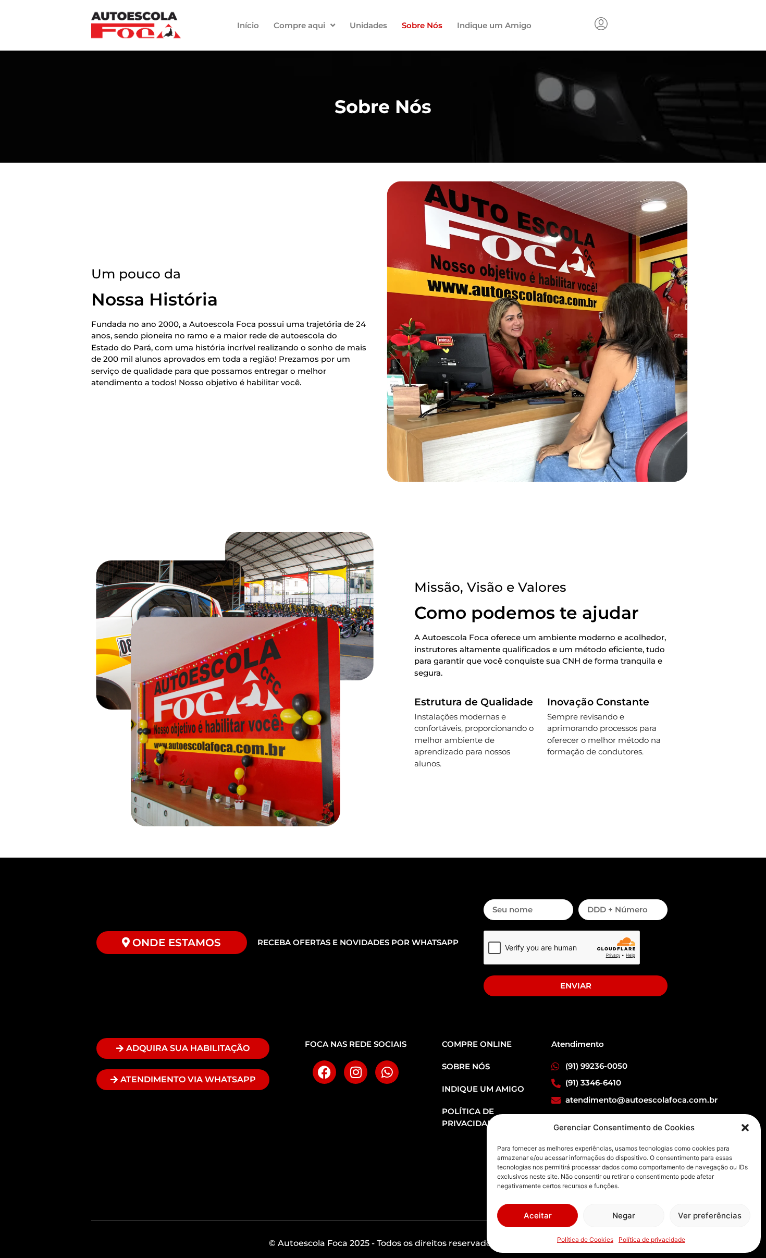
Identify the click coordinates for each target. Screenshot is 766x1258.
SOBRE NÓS (466, 1066)
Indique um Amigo (494, 25)
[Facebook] (324, 1072)
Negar (623, 1215)
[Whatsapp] (387, 1072)
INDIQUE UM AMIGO (483, 1089)
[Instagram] (355, 1072)
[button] (745, 1127)
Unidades (368, 25)
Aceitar (538, 1215)
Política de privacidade (652, 1239)
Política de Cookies (585, 1239)
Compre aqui (299, 25)
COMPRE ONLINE (477, 1044)
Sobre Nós (422, 25)
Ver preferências (710, 1215)
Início (248, 25)
